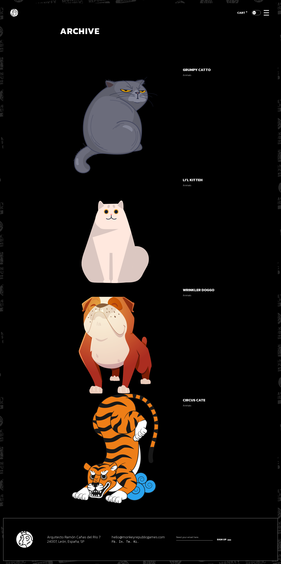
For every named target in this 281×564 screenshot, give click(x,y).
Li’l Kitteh (193, 180)
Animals (187, 75)
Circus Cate (194, 400)
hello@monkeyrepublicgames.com (138, 537)
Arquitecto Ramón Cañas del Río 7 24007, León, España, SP (74, 539)
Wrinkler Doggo (198, 290)
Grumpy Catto (197, 69)
